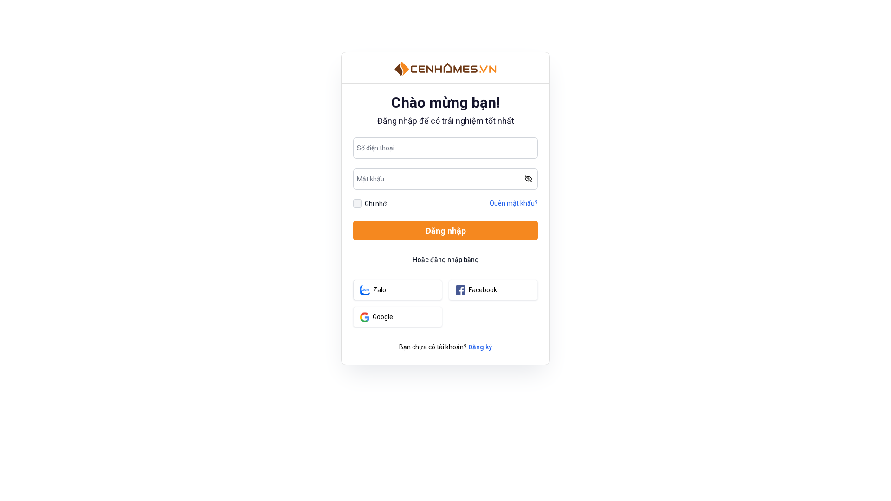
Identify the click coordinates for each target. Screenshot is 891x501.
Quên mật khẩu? (514, 203)
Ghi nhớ (376, 203)
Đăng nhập (446, 231)
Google (383, 317)
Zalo (379, 290)
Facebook (483, 290)
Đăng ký (480, 347)
